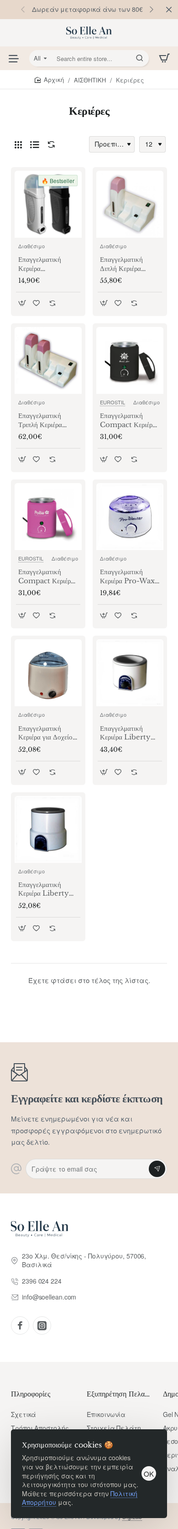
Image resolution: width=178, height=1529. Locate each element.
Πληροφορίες (30, 1393)
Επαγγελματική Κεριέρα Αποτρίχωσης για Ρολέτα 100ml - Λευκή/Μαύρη (43, 264)
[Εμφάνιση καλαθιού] (164, 58)
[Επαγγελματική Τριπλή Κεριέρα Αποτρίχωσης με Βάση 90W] (48, 360)
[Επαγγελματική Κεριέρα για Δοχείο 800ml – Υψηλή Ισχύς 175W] (48, 672)
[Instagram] (42, 1325)
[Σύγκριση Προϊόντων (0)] (49, 145)
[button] (151, 9)
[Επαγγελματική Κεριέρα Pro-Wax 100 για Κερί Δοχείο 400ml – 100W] (129, 516)
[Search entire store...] (140, 58)
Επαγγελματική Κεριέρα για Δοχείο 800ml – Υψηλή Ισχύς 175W (45, 733)
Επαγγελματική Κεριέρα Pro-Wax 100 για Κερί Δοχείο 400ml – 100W (130, 576)
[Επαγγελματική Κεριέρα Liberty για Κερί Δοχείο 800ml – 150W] (48, 829)
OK (149, 1473)
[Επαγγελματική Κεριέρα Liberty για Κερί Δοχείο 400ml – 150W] (129, 672)
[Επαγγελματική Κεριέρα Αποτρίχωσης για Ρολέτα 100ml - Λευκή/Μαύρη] (48, 204)
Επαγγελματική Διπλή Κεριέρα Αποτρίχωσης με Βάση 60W (123, 264)
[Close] (168, 9)
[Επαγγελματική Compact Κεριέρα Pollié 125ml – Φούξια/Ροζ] (48, 516)
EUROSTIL (112, 402)
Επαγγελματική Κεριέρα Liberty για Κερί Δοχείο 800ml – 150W (44, 889)
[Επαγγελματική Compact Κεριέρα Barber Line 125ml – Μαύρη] (129, 360)
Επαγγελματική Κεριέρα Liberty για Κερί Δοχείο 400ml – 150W (126, 733)
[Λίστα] (34, 144)
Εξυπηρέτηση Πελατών (119, 1393)
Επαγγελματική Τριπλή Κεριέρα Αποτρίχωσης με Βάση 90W (41, 420)
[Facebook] (20, 1325)
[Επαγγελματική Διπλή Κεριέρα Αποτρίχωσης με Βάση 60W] (129, 204)
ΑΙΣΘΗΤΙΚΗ (90, 80)
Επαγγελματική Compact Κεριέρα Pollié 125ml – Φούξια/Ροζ (46, 576)
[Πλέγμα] (18, 144)
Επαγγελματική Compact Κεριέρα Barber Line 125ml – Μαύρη (128, 420)
